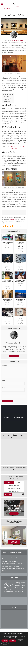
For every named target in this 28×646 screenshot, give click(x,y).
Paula (8, 247)
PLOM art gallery (7, 98)
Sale (19, 482)
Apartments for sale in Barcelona (10, 566)
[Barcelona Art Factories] (20, 312)
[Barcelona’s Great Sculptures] (20, 257)
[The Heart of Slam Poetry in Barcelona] (20, 275)
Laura (21, 285)
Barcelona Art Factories (20, 317)
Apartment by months (14, 488)
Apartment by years (14, 485)
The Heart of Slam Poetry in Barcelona (20, 281)
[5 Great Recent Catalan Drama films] (7, 311)
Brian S (21, 267)
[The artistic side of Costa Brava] (20, 294)
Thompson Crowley (17, 40)
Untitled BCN (6, 96)
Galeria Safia (6, 99)
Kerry (8, 304)
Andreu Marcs (6, 101)
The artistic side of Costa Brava (20, 299)
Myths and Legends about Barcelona (7, 299)
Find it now (8, 494)
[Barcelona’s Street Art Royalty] (7, 237)
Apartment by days (14, 491)
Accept (5, 640)
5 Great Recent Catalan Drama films (7, 317)
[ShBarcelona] (14, 3)
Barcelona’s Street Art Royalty (7, 243)
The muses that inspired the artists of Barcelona (7, 282)
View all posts (14, 356)
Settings (20, 640)
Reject (12, 640)
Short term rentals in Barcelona (10, 561)
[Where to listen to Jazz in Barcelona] (7, 257)
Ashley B (21, 322)
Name (4, 380)
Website (4, 394)
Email (4, 387)
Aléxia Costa (21, 304)
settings (21, 637)
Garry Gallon (8, 321)
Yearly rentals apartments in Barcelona (12, 563)
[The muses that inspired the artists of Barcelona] (7, 275)
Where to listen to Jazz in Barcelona (7, 263)
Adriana (8, 286)
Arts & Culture (14, 13)
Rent (8, 482)
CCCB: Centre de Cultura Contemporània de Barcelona (20, 244)
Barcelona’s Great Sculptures (20, 263)
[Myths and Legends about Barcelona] (7, 294)
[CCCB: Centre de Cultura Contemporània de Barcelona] (20, 237)
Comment (4, 365)
